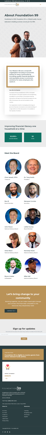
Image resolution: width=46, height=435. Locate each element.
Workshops (27, 414)
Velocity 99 (4, 416)
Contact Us (4, 414)
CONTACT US (11, 310)
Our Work (4, 412)
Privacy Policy (5, 420)
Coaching (26, 410)
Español (26, 416)
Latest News (5, 418)
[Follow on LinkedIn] (10, 432)
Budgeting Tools (28, 412)
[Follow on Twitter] (5, 432)
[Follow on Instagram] (7, 432)
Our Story (4, 410)
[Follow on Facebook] (3, 432)
